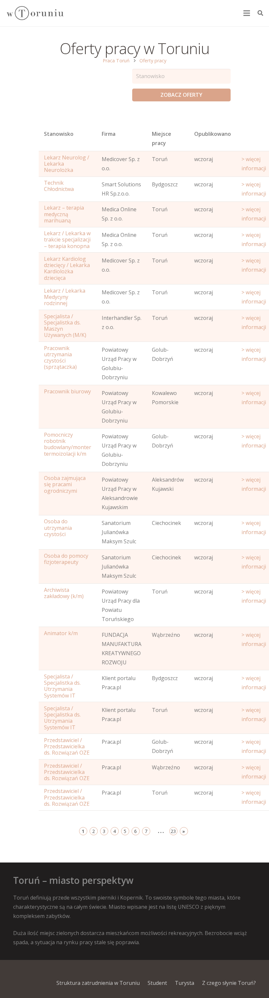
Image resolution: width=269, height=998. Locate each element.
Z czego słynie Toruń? (229, 983)
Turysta (184, 983)
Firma (108, 133)
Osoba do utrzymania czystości (58, 527)
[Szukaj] (260, 13)
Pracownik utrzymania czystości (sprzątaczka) (60, 357)
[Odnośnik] (34, 13)
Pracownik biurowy (67, 391)
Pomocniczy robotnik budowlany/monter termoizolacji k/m (67, 444)
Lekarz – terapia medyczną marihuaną (64, 214)
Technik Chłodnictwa (59, 186)
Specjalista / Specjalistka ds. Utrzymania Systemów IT (62, 686)
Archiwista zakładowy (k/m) (64, 593)
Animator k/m (61, 633)
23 (173, 831)
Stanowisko (58, 133)
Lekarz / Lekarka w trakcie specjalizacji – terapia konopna (67, 239)
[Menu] (247, 13)
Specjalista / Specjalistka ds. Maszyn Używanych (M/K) (65, 326)
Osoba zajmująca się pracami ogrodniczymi (65, 484)
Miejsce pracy (161, 138)
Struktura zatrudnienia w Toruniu (98, 983)
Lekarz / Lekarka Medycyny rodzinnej (64, 297)
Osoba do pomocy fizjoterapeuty (66, 559)
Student (157, 983)
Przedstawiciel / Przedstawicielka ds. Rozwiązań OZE (67, 746)
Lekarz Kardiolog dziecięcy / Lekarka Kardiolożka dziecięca (67, 268)
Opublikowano (212, 133)
